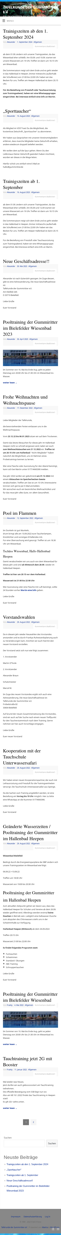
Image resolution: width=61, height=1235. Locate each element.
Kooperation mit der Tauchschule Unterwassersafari (22, 756)
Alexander (11, 42)
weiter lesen (10, 382)
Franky (10, 1005)
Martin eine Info (28, 590)
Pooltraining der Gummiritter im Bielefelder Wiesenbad (30, 997)
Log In (47, 1216)
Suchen (8, 1137)
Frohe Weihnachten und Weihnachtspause (25, 400)
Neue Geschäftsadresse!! (26, 261)
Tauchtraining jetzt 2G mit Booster (27, 1061)
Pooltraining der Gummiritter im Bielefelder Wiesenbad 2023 (30, 328)
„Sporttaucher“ (17, 111)
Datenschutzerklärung (33, 1216)
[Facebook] (52, 6)
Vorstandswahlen (19, 617)
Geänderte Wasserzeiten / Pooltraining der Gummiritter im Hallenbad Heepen (30, 832)
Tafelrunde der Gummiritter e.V (30, 9)
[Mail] (57, 6)
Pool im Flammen (19, 513)
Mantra (45, 1227)
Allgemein (38, 42)
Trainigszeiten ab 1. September (21, 184)
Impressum (15, 1216)
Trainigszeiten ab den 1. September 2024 (25, 34)
